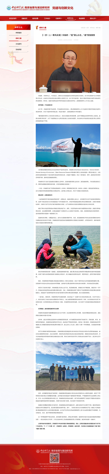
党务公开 (93, 18)
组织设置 (35, 18)
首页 (87, 27)
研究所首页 (12, 18)
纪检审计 (58, 18)
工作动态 (47, 18)
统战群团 (82, 18)
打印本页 (76, 40)
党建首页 (24, 18)
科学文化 (70, 18)
